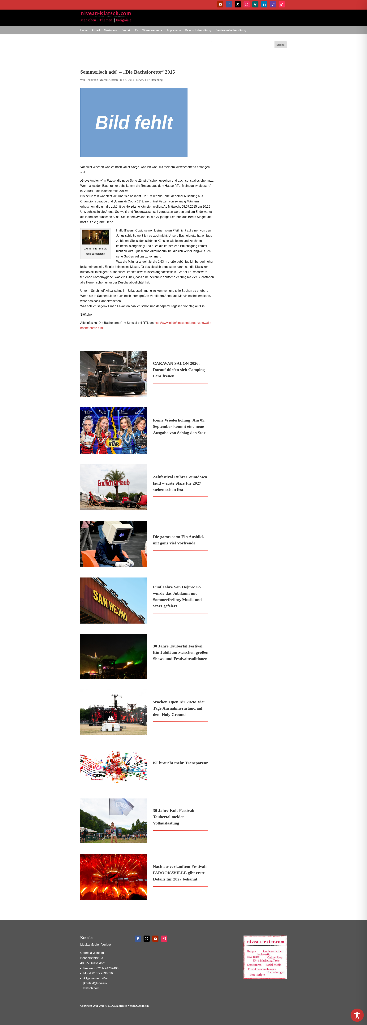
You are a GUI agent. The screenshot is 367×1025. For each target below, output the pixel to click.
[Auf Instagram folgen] (247, 4)
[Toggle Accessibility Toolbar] (357, 1015)
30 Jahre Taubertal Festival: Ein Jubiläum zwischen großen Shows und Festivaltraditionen (180, 652)
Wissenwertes (150, 30)
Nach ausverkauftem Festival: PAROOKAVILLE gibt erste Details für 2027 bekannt (180, 872)
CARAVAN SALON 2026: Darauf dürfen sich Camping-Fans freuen (179, 369)
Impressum (174, 30)
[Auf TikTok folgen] (282, 4)
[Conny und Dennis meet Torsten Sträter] (147, 122)
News (139, 79)
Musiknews (110, 30)
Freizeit (126, 30)
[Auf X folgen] (238, 4)
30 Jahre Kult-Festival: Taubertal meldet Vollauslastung (173, 816)
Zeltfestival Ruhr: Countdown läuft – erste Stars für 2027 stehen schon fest (180, 483)
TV (136, 30)
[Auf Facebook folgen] (229, 4)
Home (84, 30)
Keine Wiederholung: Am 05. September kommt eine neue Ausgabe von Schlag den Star (179, 426)
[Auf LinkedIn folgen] (264, 4)
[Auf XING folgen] (255, 4)
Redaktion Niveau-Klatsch (102, 79)
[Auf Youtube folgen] (220, 4)
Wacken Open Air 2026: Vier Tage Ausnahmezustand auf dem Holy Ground (179, 708)
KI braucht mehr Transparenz (180, 762)
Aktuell (96, 30)
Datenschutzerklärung (198, 30)
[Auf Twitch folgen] (273, 4)
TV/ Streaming (154, 79)
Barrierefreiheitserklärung (231, 30)
